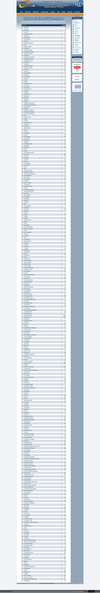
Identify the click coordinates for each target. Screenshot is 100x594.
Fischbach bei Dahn (28, 172)
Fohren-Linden (27, 264)
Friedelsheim (27, 451)
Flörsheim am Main (28, 226)
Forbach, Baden (27, 265)
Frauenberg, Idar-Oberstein (30, 327)
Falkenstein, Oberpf (28, 65)
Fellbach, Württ (27, 117)
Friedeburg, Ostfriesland (29, 448)
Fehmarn (26, 90)
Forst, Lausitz (27, 278)
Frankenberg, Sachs (28, 297)
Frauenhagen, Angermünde (30, 334)
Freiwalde (26, 402)
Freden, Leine (27, 350)
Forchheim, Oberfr (28, 269)
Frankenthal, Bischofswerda (30, 310)
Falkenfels (26, 55)
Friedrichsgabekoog (28, 476)
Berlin (76, 26)
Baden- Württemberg (77, 22)
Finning (26, 156)
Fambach (26, 69)
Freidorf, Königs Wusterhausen (31, 370)
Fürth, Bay (26, 557)
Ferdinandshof (27, 127)
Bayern (76, 24)
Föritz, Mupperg (27, 262)
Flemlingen (26, 207)
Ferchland (26, 126)
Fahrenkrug (26, 35)
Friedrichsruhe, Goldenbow (30, 485)
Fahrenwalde (27, 37)
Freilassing (26, 382)
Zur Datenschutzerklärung (77, 591)
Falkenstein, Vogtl (28, 67)
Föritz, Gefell (27, 258)
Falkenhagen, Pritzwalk (29, 57)
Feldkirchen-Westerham (29, 113)
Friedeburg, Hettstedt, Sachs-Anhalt (31, 446)
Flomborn (26, 234)
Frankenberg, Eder (28, 295)
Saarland (76, 44)
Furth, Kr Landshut (28, 577)
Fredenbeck (26, 352)
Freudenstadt (27, 423)
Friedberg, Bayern (28, 442)
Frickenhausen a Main (29, 433)
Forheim (26, 272)
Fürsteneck (26, 547)
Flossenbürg (27, 239)
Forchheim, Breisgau (28, 267)
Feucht (25, 134)
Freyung (26, 432)
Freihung (26, 380)
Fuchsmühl (26, 533)
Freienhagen (27, 372)
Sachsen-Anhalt (78, 47)
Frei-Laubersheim (28, 357)
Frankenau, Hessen (28, 294)
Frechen (26, 347)
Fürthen (26, 561)
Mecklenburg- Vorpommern (77, 36)
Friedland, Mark (27, 467)
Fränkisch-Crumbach (28, 287)
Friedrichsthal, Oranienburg (30, 488)
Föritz (25, 257)
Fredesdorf (26, 356)
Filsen (25, 149)
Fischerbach (27, 184)
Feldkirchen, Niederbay (29, 111)
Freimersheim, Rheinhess (29, 387)
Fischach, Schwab (28, 170)
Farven (25, 80)
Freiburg (26, 364)
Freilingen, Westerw (28, 384)
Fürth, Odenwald (27, 559)
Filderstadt (26, 147)
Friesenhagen (27, 499)
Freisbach (26, 393)
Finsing (26, 161)
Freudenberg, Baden (28, 416)
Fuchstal (26, 536)
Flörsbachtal (27, 225)
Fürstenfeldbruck (28, 548)
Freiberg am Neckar (28, 361)
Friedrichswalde (27, 492)
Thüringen (77, 52)
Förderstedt (26, 255)
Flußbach (26, 244)
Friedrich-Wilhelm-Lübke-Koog (30, 471)
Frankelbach (27, 292)
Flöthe (25, 230)
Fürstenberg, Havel (28, 543)
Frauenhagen (27, 333)
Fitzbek (25, 188)
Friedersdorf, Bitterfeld (29, 456)
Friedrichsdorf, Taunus (29, 474)
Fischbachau (27, 177)
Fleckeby (26, 200)
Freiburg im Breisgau (28, 366)
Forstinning (26, 283)
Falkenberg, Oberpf (28, 53)
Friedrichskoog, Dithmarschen (30, 481)
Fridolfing (26, 441)
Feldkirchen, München (29, 110)
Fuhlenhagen (27, 568)
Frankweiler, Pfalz (28, 320)
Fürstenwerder (27, 554)
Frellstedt (26, 403)
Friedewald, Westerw (28, 464)
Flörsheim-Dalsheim (28, 228)
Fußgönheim (27, 580)
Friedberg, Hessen (28, 444)
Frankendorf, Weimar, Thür (30, 299)
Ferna (25, 129)
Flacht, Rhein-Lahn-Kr (29, 191)
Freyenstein (26, 428)
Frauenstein (26, 340)
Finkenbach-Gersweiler (29, 152)
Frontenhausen (27, 525)
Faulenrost (26, 85)
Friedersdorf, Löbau (28, 460)
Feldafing (26, 99)
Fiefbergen (26, 145)
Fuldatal (26, 573)
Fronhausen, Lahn (28, 520)
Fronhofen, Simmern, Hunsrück (31, 522)
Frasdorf (26, 324)
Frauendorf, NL (27, 329)
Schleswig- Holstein (77, 50)
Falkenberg (26, 48)
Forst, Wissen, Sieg (28, 280)
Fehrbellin (26, 92)
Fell (25, 115)
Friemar (26, 495)
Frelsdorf (26, 405)
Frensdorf (26, 409)
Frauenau (26, 326)
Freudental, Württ (28, 425)
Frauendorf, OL (27, 331)
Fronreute (26, 524)
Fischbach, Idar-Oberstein (29, 173)
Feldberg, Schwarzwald (29, 103)
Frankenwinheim (27, 313)
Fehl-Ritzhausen (27, 88)
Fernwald (26, 131)
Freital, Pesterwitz (28, 400)
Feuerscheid (27, 138)
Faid (25, 44)
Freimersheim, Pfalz (28, 386)
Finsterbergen (27, 163)
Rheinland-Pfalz (78, 42)
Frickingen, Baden (28, 437)
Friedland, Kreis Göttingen (30, 465)
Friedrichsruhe (27, 483)
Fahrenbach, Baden (28, 34)
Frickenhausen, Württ (28, 435)
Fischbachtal (27, 179)
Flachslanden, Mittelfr (29, 189)
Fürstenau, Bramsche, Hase (30, 541)
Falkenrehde (27, 62)
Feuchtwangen (27, 136)
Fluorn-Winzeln (27, 241)
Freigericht (26, 379)
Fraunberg (26, 343)
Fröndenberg (27, 515)
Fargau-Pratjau (27, 73)
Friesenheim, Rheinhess (29, 502)
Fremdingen (27, 407)
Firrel (25, 168)
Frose (25, 527)
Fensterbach (27, 124)
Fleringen (26, 211)
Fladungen (26, 193)
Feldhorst (26, 108)
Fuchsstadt (26, 534)
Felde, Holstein (27, 106)
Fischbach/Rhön (27, 175)
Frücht (25, 529)
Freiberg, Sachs (27, 363)
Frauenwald (26, 341)
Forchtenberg (27, 271)
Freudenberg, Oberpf (28, 418)
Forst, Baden (27, 276)
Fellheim (26, 120)
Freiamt (26, 359)
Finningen (26, 157)
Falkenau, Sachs (27, 46)
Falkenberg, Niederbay (29, 51)
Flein (25, 203)
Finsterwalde (27, 165)
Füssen (25, 563)
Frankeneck (26, 301)
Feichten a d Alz (27, 94)
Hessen (76, 33)
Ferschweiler (27, 133)
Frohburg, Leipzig (28, 518)
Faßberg (26, 81)
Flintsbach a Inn (27, 219)
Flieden (26, 214)
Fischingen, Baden (28, 186)
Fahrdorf (26, 32)
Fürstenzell (26, 556)
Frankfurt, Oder (27, 317)
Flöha (25, 223)
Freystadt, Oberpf (28, 430)
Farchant (26, 71)
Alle (75, 20)
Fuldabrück (26, 571)
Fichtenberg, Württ (28, 143)
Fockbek (26, 248)
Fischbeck (26, 180)
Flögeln (26, 221)
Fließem (26, 216)
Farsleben (26, 78)
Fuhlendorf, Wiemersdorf (29, 566)
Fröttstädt (26, 517)
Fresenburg (26, 412)
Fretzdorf (26, 414)
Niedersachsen (78, 37)
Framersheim (27, 288)
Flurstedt (26, 242)
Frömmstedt (27, 513)
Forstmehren (27, 285)
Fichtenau (26, 142)
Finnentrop (26, 154)
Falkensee (26, 64)
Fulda (25, 570)
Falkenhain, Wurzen (28, 60)
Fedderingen (27, 87)
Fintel (25, 166)
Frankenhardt (27, 304)
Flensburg (26, 209)
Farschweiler (27, 76)
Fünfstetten (26, 538)
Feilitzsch (26, 97)
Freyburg (26, 426)
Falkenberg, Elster (28, 50)
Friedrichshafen (27, 478)
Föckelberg (26, 249)
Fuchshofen (26, 531)
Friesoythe (26, 506)
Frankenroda (27, 308)
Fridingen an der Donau (29, 439)
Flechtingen (26, 198)
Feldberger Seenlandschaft (30, 104)
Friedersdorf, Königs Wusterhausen (31, 458)
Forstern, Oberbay (28, 281)
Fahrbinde (26, 30)
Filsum (25, 150)
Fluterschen (26, 246)
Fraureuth (26, 345)
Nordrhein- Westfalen (77, 40)
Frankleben (26, 318)
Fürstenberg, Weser (28, 545)
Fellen (25, 119)
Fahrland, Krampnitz (28, 42)
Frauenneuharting (28, 336)
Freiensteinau (27, 375)
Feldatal (26, 101)
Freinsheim (26, 389)
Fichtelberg (26, 140)
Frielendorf (26, 494)
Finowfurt (26, 159)
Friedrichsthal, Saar (28, 490)
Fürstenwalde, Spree (28, 552)
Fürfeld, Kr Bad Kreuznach (30, 540)
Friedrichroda (27, 472)
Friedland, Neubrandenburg (30, 469)
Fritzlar (25, 511)
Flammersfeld (27, 195)
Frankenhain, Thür (28, 303)
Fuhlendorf (26, 564)
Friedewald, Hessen (28, 462)
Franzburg (26, 322)
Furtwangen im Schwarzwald (30, 579)
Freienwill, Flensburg (28, 377)
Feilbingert (26, 96)
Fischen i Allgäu (27, 182)
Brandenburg (77, 28)
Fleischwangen (27, 205)
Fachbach (26, 27)
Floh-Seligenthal (27, 232)
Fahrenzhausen (27, 39)
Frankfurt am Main (28, 315)
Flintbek (26, 218)
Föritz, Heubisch (27, 260)
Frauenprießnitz (27, 338)
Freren (25, 410)
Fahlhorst (26, 28)
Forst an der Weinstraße (29, 274)
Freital (25, 398)
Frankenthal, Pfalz (28, 311)
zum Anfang (80, 583)
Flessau (26, 212)
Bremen (76, 29)
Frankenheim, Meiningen (29, 306)
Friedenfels (26, 453)
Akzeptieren (91, 591)
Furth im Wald (27, 575)
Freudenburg (27, 421)
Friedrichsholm (27, 479)
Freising (26, 396)
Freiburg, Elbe (27, 368)
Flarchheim (26, 196)
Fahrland (26, 41)
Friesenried (26, 504)
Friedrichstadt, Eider (28, 487)
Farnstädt (26, 74)
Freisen (26, 395)
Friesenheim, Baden (28, 501)
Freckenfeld (26, 349)
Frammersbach (27, 290)
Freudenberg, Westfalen (29, 419)
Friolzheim (26, 508)
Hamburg (76, 31)
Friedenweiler (27, 455)
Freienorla (26, 373)
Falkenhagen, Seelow (28, 58)
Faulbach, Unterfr (28, 83)
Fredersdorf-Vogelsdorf (29, 354)
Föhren (25, 253)
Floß (25, 237)
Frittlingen (26, 510)
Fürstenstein (27, 550)
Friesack (26, 497)
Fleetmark (26, 202)
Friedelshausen (27, 449)
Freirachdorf (27, 391)
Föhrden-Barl (27, 251)
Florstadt (26, 235)
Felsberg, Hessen (28, 122)
